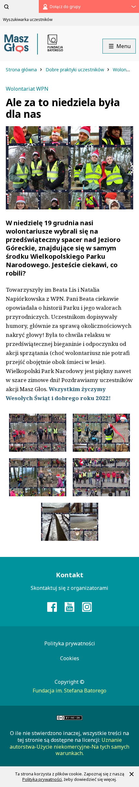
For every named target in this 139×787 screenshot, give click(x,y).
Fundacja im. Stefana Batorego (69, 690)
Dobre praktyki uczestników (75, 69)
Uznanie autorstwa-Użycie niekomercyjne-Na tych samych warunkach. (69, 746)
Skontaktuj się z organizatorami (69, 587)
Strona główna (22, 69)
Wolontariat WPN (27, 88)
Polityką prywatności (42, 779)
